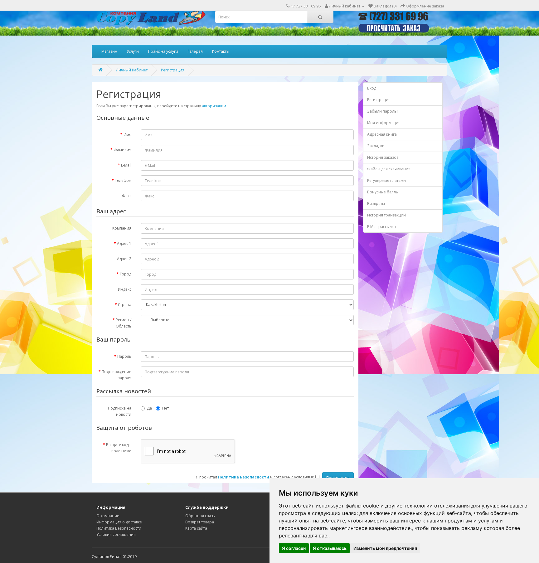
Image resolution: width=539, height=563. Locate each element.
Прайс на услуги (163, 51)
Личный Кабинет (132, 70)
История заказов (382, 157)
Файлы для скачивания (388, 169)
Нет (165, 408)
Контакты (220, 51)
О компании (107, 515)
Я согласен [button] (294, 548)
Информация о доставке (119, 522)
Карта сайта (196, 528)
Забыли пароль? (382, 111)
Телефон (123, 180)
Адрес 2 (124, 258)
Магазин (109, 51)
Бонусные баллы (383, 192)
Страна (124, 304)
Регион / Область (123, 323)
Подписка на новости (119, 411)
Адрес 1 (124, 243)
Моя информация (384, 122)
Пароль (124, 356)
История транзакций (386, 215)
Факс (126, 195)
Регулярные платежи (386, 180)
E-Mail (126, 165)
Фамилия (122, 150)
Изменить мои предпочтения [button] (385, 548)
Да (149, 408)
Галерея (195, 51)
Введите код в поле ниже (118, 448)
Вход (371, 88)
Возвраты (376, 203)
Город (125, 274)
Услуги (133, 51)
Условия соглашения (116, 534)
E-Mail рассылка (381, 226)
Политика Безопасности (118, 528)
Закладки (376, 145)
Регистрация (172, 70)
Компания (121, 228)
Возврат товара (199, 522)
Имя (127, 134)
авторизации (214, 106)
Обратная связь (200, 515)
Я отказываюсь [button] (330, 548)
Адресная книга (382, 134)
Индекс (124, 289)
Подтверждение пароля (116, 375)
